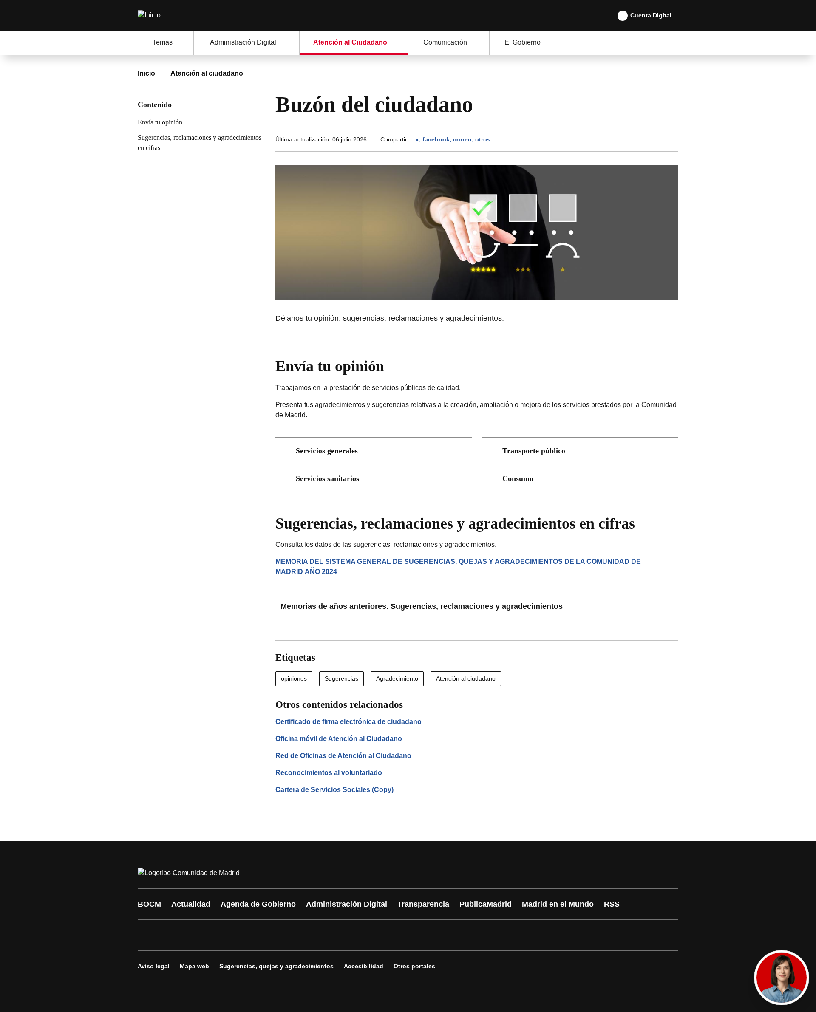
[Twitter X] (200, 935)
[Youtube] (226, 935)
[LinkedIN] (252, 935)
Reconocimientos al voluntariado (328, 772)
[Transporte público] (580, 451)
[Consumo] (580, 478)
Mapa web (194, 966)
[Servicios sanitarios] (373, 478)
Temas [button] (163, 42)
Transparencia (423, 904)
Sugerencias (341, 678)
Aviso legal (154, 966)
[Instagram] (175, 935)
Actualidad (190, 904)
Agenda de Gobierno (258, 904)
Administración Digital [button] (243, 42)
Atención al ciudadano (206, 73)
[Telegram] (354, 935)
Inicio (146, 73)
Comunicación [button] (445, 42)
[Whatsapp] (277, 935)
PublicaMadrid (485, 904)
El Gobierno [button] (522, 42)
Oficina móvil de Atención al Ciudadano (338, 738)
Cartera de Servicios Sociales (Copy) (334, 789)
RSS (612, 904)
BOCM (149, 904)
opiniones (294, 678)
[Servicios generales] (373, 451)
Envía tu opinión (160, 122)
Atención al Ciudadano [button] (350, 42)
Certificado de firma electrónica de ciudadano (348, 721)
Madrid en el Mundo (558, 904)
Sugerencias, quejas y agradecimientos (276, 966)
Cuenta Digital (651, 15)
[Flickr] (328, 935)
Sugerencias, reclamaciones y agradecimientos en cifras (199, 142)
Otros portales (414, 966)
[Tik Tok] (302, 935)
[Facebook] (150, 935)
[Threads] (379, 935)
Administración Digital (346, 904)
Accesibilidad (363, 966)
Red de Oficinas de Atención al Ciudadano (343, 755)
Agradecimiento (397, 678)
